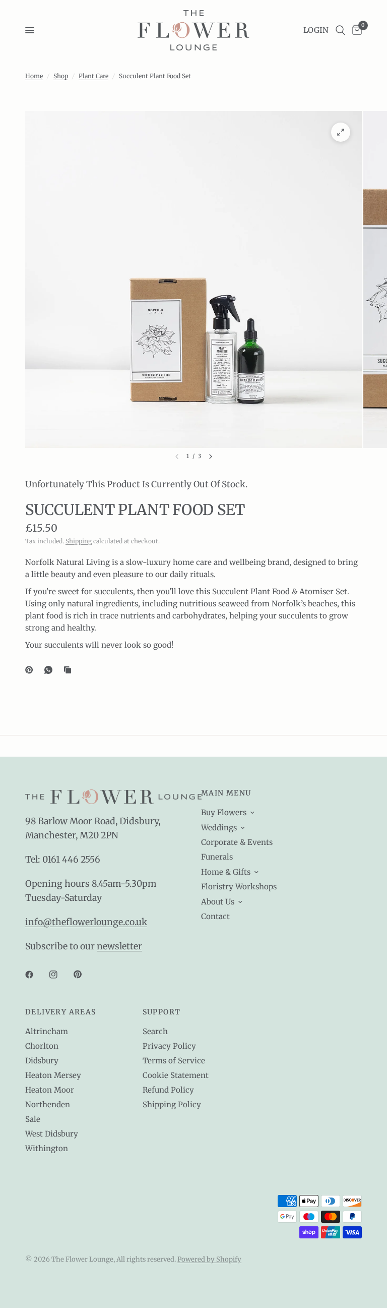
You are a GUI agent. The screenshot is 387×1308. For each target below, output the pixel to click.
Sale (32, 1119)
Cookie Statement (176, 1075)
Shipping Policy (172, 1104)
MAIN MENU (226, 793)
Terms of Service (174, 1060)
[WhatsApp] (50, 670)
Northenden (47, 1104)
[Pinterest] (31, 670)
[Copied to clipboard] (69, 670)
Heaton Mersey (53, 1075)
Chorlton (41, 1046)
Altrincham (46, 1031)
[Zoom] (340, 132)
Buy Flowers (223, 812)
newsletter (119, 946)
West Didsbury (51, 1134)
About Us (217, 901)
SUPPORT (162, 1011)
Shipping (79, 541)
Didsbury (41, 1060)
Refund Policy (168, 1090)
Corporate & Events (237, 842)
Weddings (219, 827)
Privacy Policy (169, 1046)
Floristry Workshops (239, 886)
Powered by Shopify (209, 1259)
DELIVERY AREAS (60, 1011)
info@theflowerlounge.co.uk (86, 922)
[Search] (340, 30)
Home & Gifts (225, 872)
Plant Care (93, 76)
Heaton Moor (49, 1090)
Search (155, 1031)
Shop (60, 76)
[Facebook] (36, 974)
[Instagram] (60, 974)
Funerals (217, 857)
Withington (46, 1148)
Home (34, 76)
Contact (215, 916)
